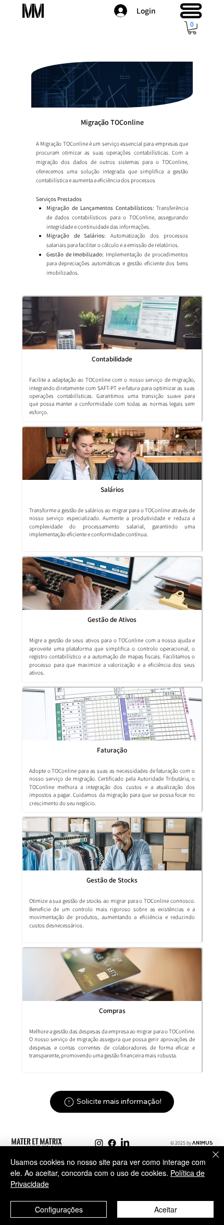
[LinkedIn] (125, 1143)
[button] (192, 27)
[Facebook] (112, 1143)
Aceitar (165, 1209)
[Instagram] (99, 1143)
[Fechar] (209, 1160)
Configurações (59, 1209)
